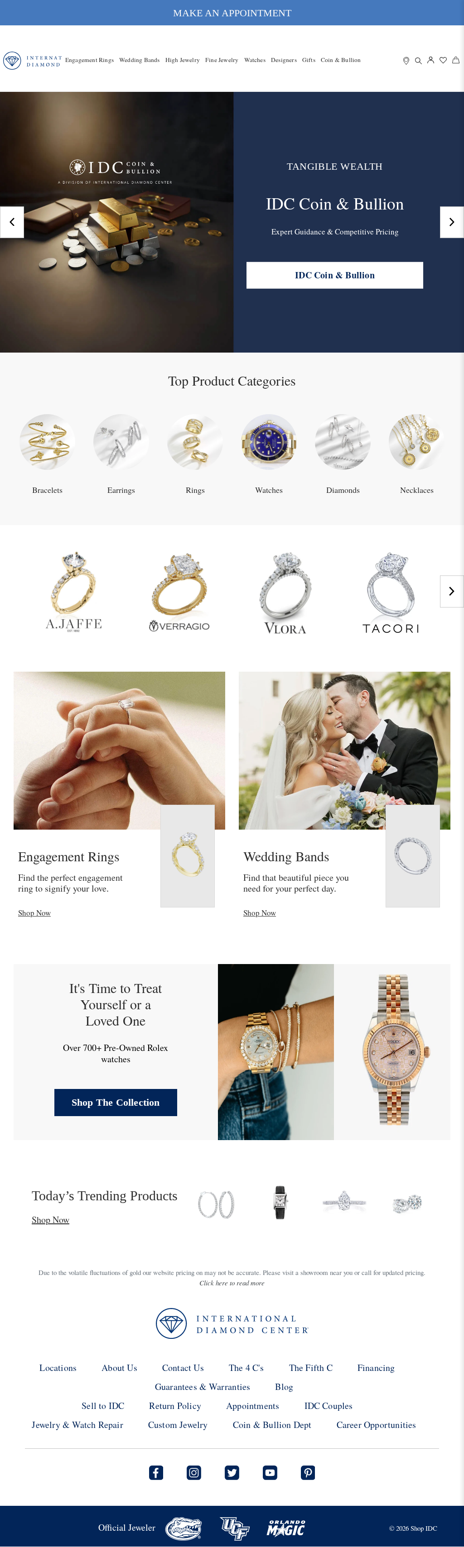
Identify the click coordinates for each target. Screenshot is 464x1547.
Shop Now (34, 912)
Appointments (252, 1405)
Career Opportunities (376, 1424)
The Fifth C (311, 1367)
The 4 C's (246, 1367)
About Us (119, 1367)
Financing (376, 1367)
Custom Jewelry (178, 1424)
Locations (58, 1367)
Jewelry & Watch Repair (77, 1424)
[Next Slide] (452, 222)
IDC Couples (328, 1405)
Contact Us (183, 1367)
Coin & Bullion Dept (272, 1424)
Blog (284, 1386)
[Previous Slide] (12, 222)
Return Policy (175, 1405)
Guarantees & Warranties (203, 1386)
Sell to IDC (103, 1405)
